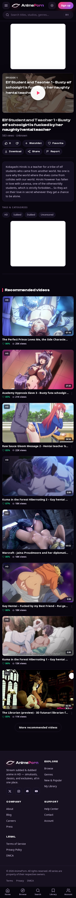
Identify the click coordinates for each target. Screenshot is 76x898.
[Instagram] (18, 791)
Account (48, 820)
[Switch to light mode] (52, 5)
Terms (9, 880)
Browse (48, 768)
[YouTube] (36, 791)
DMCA (10, 855)
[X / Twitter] (9, 791)
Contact (48, 814)
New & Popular (53, 780)
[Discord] (27, 791)
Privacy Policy (14, 849)
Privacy (20, 880)
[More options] (72, 340)
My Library (50, 786)
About (9, 809)
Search (38, 894)
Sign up (65, 5)
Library (53, 894)
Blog (8, 814)
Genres (48, 774)
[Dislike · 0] (17, 143)
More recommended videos (38, 727)
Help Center (51, 809)
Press (9, 826)
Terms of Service (16, 843)
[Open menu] (6, 5)
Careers (11, 820)
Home (8, 894)
